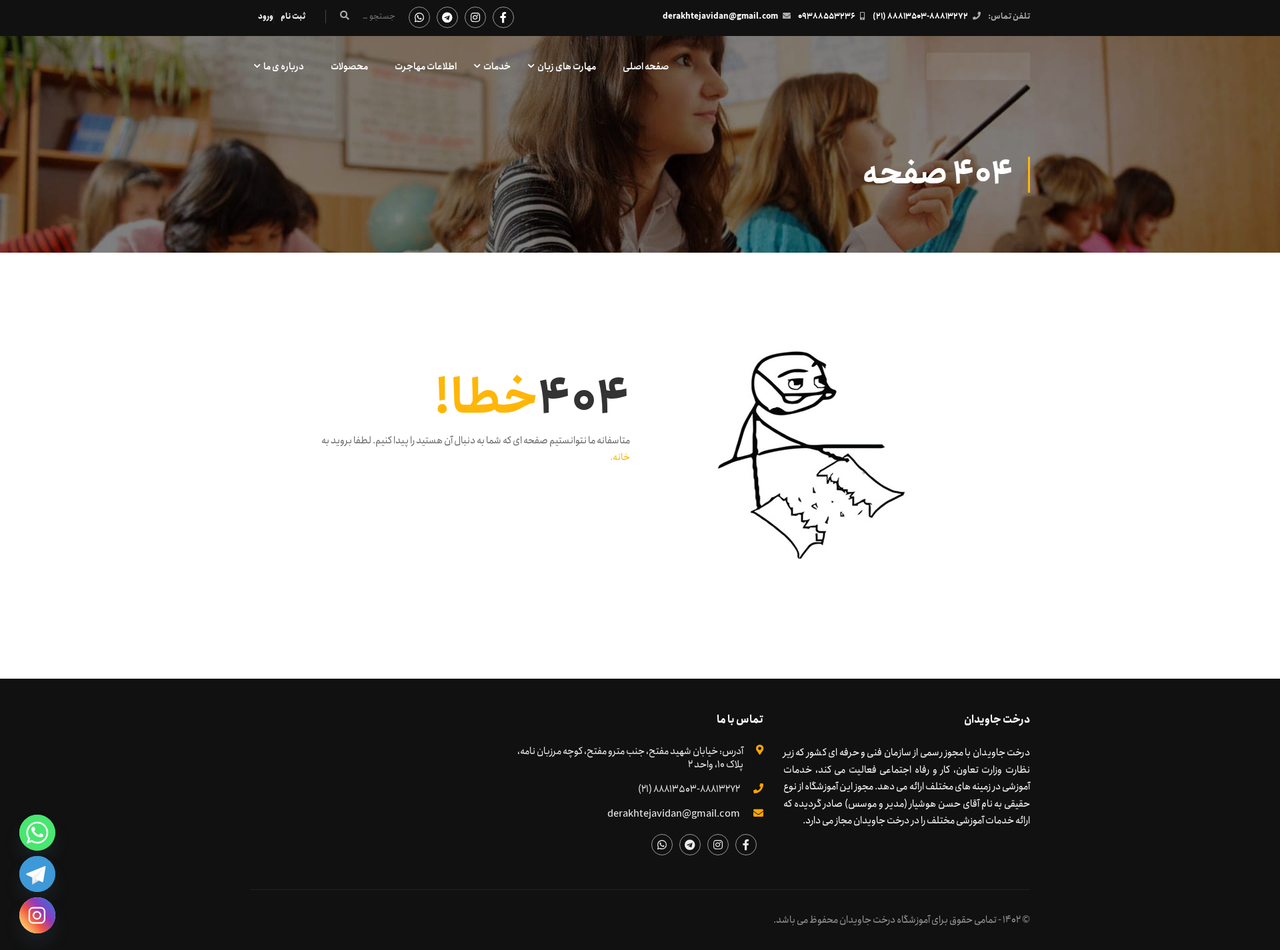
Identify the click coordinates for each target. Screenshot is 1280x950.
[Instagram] (37, 915)
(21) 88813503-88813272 (920, 16)
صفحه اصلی (646, 66)
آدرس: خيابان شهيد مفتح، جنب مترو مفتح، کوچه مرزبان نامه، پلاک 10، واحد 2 (630, 758)
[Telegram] (37, 874)
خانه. (620, 457)
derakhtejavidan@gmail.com (720, 16)
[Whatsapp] (37, 833)
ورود (265, 16)
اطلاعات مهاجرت (426, 66)
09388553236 (826, 16)
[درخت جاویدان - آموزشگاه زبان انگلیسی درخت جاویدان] (978, 73)
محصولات (349, 66)
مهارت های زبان (566, 66)
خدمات (497, 66)
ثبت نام (293, 16)
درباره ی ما (283, 66)
